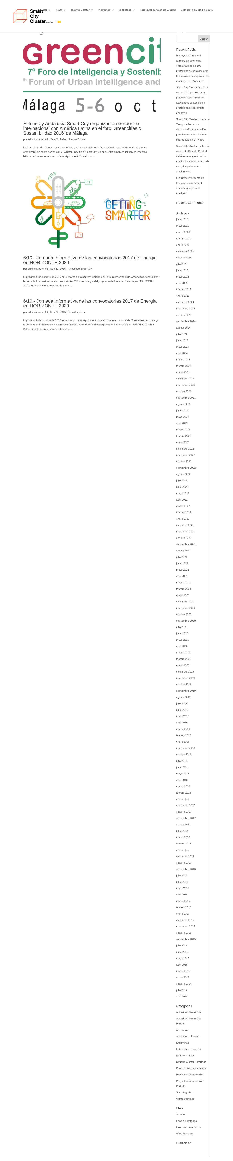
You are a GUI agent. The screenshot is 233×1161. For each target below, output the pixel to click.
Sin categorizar (76, 311)
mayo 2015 (182, 958)
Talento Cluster (80, 9)
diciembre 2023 (185, 378)
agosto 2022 (183, 474)
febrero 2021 (183, 588)
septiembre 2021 (186, 544)
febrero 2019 (183, 735)
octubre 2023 (183, 391)
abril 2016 (182, 894)
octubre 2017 (183, 811)
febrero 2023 (183, 435)
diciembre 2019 (185, 671)
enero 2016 (182, 913)
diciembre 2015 (185, 920)
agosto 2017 (183, 824)
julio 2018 (181, 760)
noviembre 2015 (185, 926)
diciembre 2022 (185, 448)
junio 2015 (182, 951)
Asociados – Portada (188, 1036)
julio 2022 (181, 480)
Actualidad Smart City (80, 268)
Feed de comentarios (188, 1127)
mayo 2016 (182, 888)
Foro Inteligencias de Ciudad (158, 9)
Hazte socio (45, 22)
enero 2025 (182, 295)
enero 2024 (182, 372)
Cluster (42, 9)
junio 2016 (182, 881)
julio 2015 (181, 945)
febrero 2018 (183, 792)
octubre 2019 (183, 684)
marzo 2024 (183, 359)
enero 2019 (182, 741)
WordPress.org (184, 1133)
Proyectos (104, 9)
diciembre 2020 (185, 601)
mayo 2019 (182, 716)
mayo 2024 (182, 346)
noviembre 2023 (185, 384)
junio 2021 (182, 563)
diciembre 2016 (185, 856)
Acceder (181, 1114)
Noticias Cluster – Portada (191, 1061)
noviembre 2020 (185, 607)
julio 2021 (181, 556)
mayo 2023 (182, 416)
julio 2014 (181, 990)
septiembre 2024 (186, 321)
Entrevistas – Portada (188, 1049)
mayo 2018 (182, 773)
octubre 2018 (183, 754)
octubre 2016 (183, 862)
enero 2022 (182, 518)
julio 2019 (181, 703)
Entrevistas (182, 1042)
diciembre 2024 (185, 302)
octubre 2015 (183, 932)
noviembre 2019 (185, 678)
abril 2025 (182, 283)
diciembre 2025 (185, 251)
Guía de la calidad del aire (197, 9)
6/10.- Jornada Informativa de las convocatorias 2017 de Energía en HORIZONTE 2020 (90, 260)
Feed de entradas (186, 1120)
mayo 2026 (182, 225)
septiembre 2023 (186, 397)
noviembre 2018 (185, 748)
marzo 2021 (183, 582)
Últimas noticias (185, 1098)
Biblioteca (125, 9)
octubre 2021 (183, 537)
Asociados (182, 1030)
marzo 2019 (183, 728)
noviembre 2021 (185, 531)
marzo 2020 (183, 652)
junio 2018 (182, 767)
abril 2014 (182, 996)
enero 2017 (182, 850)
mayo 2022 (182, 493)
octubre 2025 (183, 257)
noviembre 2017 (185, 805)
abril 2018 (182, 779)
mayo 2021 (182, 569)
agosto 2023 (183, 404)
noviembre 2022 (185, 455)
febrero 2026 (183, 238)
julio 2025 (181, 263)
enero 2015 (182, 977)
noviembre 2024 (185, 308)
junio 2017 (182, 830)
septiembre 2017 (186, 818)
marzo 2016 (183, 900)
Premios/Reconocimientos (191, 1068)
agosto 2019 (183, 697)
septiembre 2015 (186, 939)
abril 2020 (182, 646)
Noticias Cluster (77, 139)
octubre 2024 (183, 314)
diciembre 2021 (185, 525)
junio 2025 (182, 270)
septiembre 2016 (186, 869)
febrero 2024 (183, 365)
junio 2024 (182, 340)
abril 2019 (182, 722)
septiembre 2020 (186, 620)
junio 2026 (182, 219)
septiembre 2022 (186, 467)
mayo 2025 (182, 276)
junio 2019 (182, 709)
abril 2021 (182, 576)
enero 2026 (182, 244)
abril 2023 (182, 423)
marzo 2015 (183, 971)
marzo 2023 (183, 429)
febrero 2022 (183, 512)
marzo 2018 (183, 786)
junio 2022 (182, 486)
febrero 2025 (183, 289)
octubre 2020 (183, 614)
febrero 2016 (183, 907)
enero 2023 (182, 442)
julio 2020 (181, 627)
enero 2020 (182, 665)
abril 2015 (182, 964)
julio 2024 (181, 334)
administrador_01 (38, 139)
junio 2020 (182, 633)
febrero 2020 (183, 658)
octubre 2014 (183, 983)
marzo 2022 (183, 506)
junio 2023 (182, 410)
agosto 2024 (183, 327)
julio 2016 (181, 875)
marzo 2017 (183, 837)
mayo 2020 (182, 639)
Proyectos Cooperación (189, 1074)
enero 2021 (182, 595)
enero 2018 (182, 799)
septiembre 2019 (186, 690)
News (59, 9)
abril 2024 (182, 353)
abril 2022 (182, 499)
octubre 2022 (183, 461)
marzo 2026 (183, 232)
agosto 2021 (183, 550)
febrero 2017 (183, 843)
